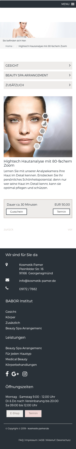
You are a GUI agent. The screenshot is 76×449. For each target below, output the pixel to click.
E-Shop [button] (14, 413)
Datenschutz (63, 440)
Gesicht (12, 65)
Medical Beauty (16, 359)
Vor (70, 229)
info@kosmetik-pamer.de (37, 280)
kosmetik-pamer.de (38, 428)
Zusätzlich (15, 85)
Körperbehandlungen (21, 364)
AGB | (42, 440)
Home (9, 46)
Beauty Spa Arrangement (27, 75)
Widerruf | (51, 440)
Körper (10, 317)
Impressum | (32, 440)
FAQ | (22, 440)
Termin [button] (61, 211)
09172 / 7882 (28, 289)
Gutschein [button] (16, 211)
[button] (65, 4)
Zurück (8, 229)
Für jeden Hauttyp (18, 353)
